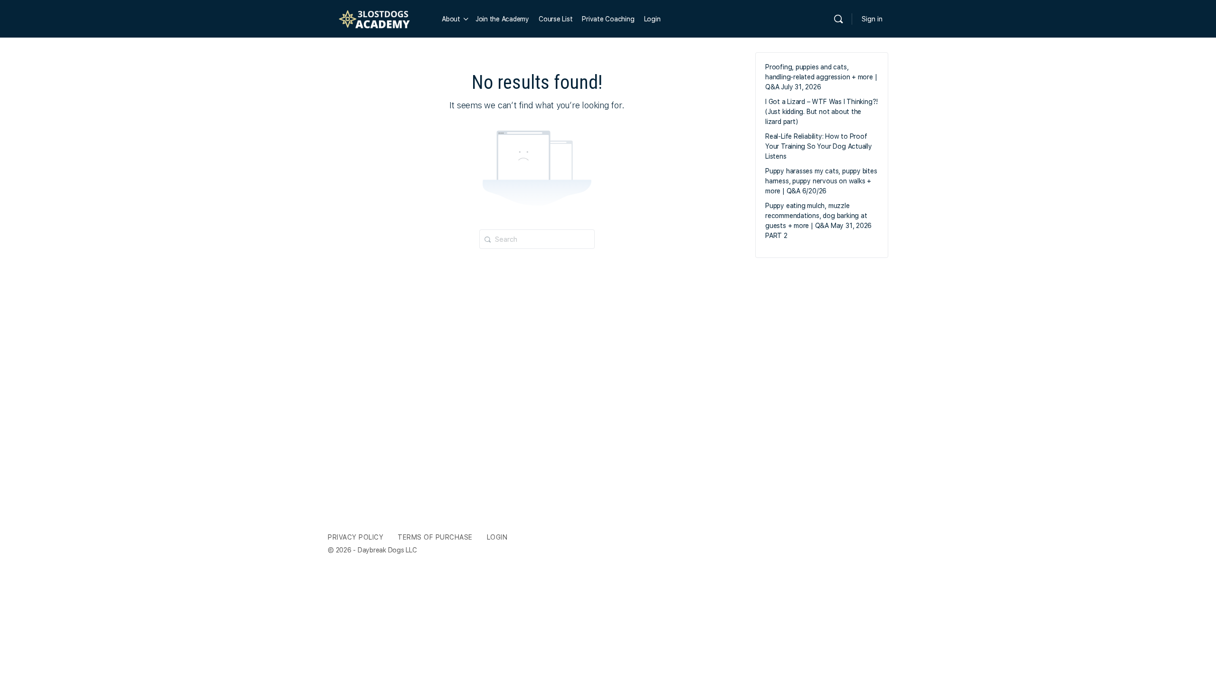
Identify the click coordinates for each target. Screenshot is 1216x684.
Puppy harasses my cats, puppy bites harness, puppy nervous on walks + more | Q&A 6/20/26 (821, 181)
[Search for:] (537, 238)
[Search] (838, 19)
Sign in (872, 19)
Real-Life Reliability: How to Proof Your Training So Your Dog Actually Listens (818, 146)
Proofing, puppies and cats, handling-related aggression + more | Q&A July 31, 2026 (821, 77)
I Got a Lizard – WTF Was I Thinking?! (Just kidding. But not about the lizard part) (821, 111)
